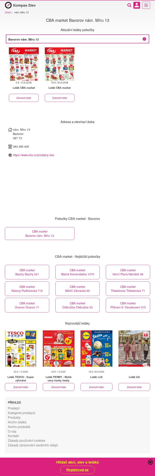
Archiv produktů (19, 426)
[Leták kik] (134, 348)
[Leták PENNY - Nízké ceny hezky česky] (59, 348)
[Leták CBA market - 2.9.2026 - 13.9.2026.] (24, 64)
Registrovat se (77, 470)
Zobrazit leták (23, 97)
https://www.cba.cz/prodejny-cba (33, 155)
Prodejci (14, 408)
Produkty (14, 417)
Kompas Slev (24, 5)
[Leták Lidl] (96, 348)
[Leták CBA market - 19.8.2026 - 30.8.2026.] (60, 64)
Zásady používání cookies (26, 440)
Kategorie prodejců (21, 412)
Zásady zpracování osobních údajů (33, 445)
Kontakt (13, 435)
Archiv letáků (17, 422)
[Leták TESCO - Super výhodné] (21, 348)
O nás (12, 431)
